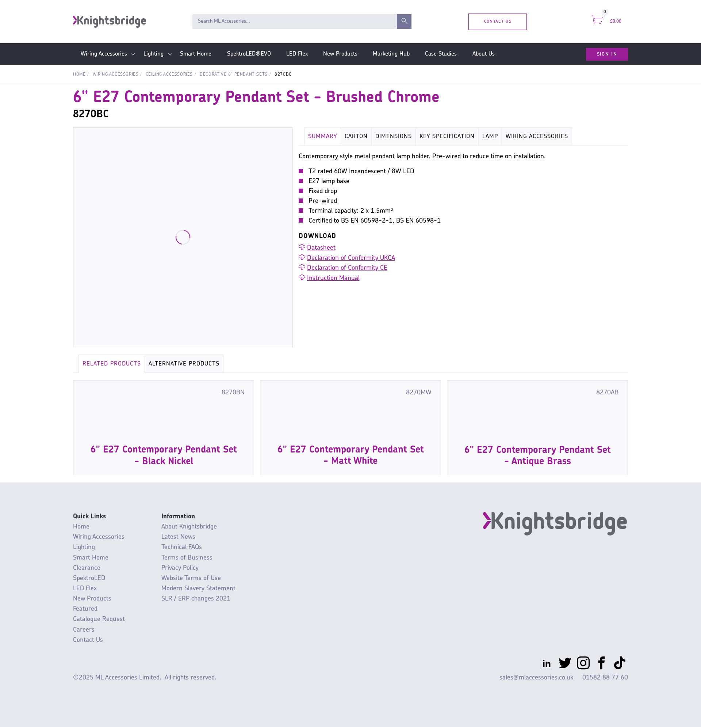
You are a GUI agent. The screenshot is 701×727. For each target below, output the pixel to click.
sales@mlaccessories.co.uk (536, 678)
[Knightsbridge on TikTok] (620, 664)
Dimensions (393, 137)
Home (79, 74)
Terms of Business (186, 558)
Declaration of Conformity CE (347, 268)
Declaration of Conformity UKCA (351, 258)
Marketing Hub (391, 54)
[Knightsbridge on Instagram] (583, 664)
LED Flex (297, 54)
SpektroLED (89, 578)
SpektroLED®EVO (249, 54)
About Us (483, 54)
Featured (85, 609)
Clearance (86, 568)
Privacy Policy (180, 568)
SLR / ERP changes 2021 (195, 599)
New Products (340, 54)
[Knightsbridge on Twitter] (565, 664)
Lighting (153, 54)
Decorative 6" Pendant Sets (234, 74)
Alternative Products (184, 364)
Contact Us (498, 21)
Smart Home (195, 54)
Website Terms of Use (191, 578)
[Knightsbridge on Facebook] (601, 664)
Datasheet (321, 248)
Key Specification (447, 137)
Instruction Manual (333, 278)
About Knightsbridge (189, 527)
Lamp (490, 137)
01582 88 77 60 (605, 678)
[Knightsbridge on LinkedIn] (547, 664)
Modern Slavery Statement (198, 589)
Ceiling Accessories (169, 74)
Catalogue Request (99, 619)
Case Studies (441, 54)
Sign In (607, 54)
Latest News (178, 537)
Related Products (112, 364)
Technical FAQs (181, 547)
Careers (84, 630)
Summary (322, 137)
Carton (356, 137)
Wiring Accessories (104, 54)
